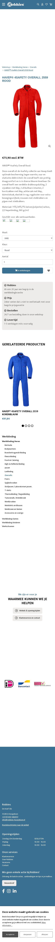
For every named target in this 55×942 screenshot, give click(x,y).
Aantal (5, 256)
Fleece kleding (10, 456)
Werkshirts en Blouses (13, 505)
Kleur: (4, 244)
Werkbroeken (10, 501)
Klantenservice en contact (29, 617)
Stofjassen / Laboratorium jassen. (18, 486)
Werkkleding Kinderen (11, 522)
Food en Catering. (12, 460)
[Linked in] (14, 891)
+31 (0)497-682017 (10, 816)
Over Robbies (7, 859)
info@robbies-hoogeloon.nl (13, 819)
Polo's (7, 479)
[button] (23, 426)
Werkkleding (9, 437)
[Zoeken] (38, 5)
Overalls (8, 475)
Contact (5, 865)
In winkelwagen (23, 270)
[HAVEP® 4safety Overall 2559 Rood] (27, 115)
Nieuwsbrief (9, 883)
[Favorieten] (46, 5)
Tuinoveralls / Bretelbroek (15, 497)
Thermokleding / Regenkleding (17, 494)
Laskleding (9, 471)
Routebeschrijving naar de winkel (15, 825)
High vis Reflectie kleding (15, 464)
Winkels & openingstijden (29, 610)
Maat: (5, 232)
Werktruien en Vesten (13, 509)
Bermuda (8, 445)
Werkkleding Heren (11, 441)
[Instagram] (9, 891)
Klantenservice (8, 856)
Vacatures (6, 862)
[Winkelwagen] (51, 5)
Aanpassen (28, 934)
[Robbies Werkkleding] (15, 4)
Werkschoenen (8, 526)
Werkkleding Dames (10, 518)
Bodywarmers (10, 448)
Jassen (7, 467)
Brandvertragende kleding (15, 452)
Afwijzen (45, 934)
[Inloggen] (42, 5)
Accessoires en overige (14, 513)
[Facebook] (3, 891)
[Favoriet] (48, 271)
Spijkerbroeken (11, 482)
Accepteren (10, 934)
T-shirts (8, 490)
